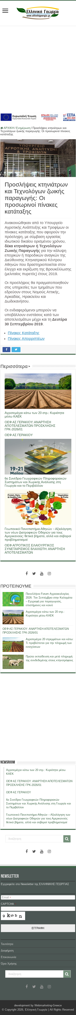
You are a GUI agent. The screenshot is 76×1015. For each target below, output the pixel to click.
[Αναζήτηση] (67, 838)
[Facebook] (26, 573)
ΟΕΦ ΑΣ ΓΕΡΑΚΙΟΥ (19, 435)
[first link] (5, 11)
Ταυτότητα (7, 944)
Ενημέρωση (23, 128)
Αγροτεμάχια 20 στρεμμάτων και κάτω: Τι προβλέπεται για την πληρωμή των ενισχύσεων (49, 643)
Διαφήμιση (7, 950)
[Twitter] (34, 573)
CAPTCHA (8, 904)
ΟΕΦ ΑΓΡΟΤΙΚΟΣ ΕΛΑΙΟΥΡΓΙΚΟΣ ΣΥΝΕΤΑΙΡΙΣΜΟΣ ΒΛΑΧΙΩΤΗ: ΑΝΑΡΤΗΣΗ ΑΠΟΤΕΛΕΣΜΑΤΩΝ (35, 548)
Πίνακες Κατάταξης (23, 333)
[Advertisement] (38, 69)
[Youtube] (41, 573)
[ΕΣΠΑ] (38, 117)
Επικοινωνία (8, 957)
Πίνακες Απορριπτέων (26, 339)
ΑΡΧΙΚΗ (8, 128)
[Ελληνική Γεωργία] (38, 12)
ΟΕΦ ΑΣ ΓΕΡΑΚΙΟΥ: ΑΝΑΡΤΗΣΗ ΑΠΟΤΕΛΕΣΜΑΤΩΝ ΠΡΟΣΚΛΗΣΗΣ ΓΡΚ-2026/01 (30, 425)
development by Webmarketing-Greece (38, 1005)
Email (6, 897)
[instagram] (49, 573)
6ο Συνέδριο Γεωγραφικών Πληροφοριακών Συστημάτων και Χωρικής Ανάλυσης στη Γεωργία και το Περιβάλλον (35, 482)
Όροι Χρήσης (9, 963)
